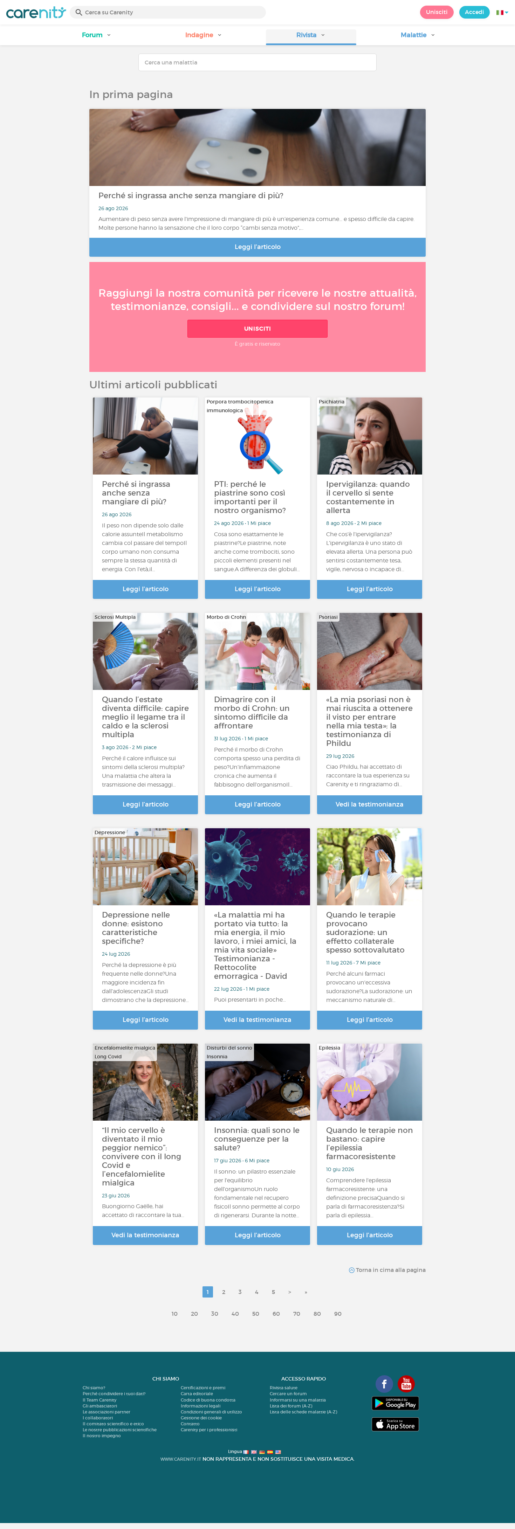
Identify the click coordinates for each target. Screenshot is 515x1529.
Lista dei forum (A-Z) (291, 1406)
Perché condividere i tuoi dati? (114, 1393)
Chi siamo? (94, 1387)
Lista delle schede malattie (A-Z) (303, 1411)
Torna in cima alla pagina (390, 1269)
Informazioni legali (200, 1406)
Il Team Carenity (99, 1400)
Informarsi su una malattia (298, 1400)
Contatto (190, 1423)
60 (276, 1313)
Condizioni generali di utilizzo (211, 1411)
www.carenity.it (180, 1459)
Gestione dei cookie (201, 1417)
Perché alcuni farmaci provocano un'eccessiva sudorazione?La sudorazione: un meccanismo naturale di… (369, 986)
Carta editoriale (197, 1393)
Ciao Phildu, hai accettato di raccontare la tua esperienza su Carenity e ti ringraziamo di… (368, 775)
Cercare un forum (288, 1393)
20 (194, 1313)
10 (175, 1313)
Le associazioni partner (106, 1411)
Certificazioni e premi (203, 1387)
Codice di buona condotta (208, 1400)
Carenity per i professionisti (209, 1429)
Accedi (474, 11)
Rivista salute (283, 1387)
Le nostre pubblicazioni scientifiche (120, 1429)
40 (235, 1313)
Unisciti (437, 11)
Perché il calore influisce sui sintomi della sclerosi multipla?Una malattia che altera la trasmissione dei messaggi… (143, 771)
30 (214, 1313)
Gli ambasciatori (100, 1406)
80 (317, 1313)
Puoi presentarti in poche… (250, 999)
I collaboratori (98, 1417)
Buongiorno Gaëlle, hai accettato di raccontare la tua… (143, 1210)
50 (255, 1313)
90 (338, 1313)
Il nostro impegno (102, 1435)
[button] (97, 37)
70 (296, 1313)
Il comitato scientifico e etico (113, 1423)
